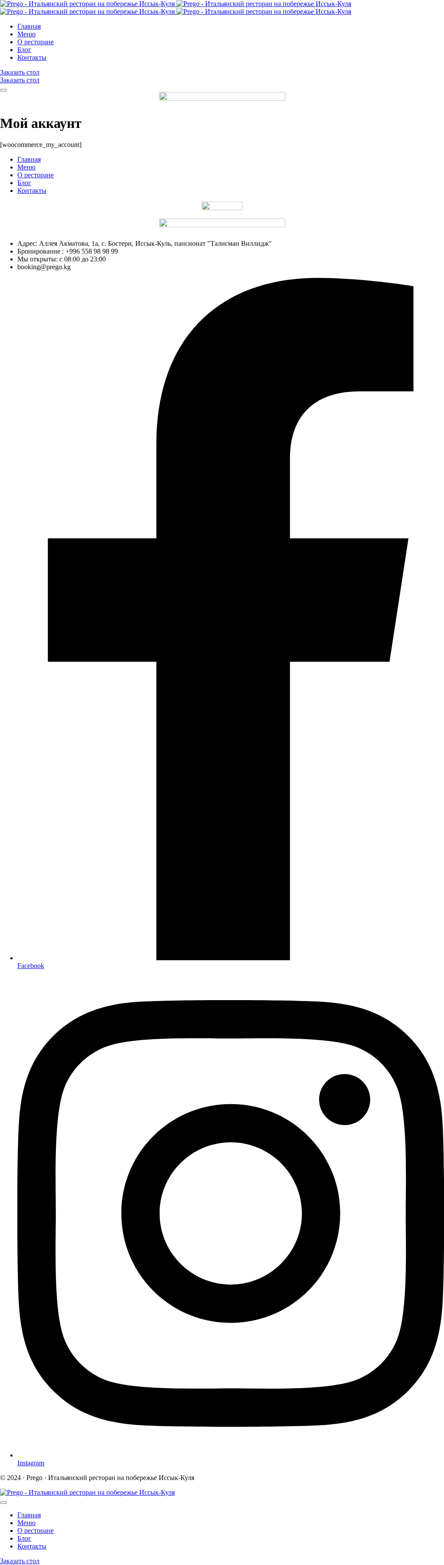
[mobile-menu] (3, 90)
